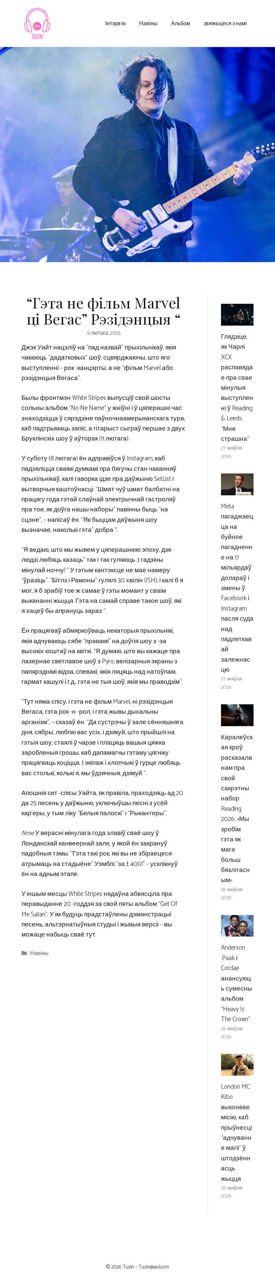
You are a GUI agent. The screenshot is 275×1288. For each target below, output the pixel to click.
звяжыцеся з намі (225, 23)
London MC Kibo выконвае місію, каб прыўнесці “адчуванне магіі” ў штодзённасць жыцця (236, 1133)
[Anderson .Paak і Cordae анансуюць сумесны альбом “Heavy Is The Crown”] (237, 931)
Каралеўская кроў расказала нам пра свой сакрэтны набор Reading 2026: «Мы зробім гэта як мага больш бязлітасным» (237, 808)
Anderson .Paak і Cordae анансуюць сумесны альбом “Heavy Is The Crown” (236, 984)
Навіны (148, 23)
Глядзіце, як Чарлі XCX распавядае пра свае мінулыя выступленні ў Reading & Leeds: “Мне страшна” (237, 388)
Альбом (180, 23)
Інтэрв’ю (115, 23)
